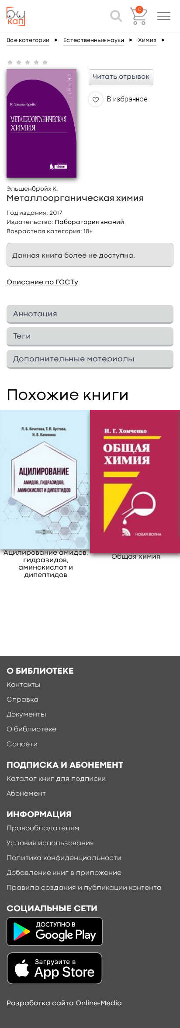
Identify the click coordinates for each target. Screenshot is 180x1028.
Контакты (24, 685)
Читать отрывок (121, 77)
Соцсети (22, 744)
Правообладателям (43, 828)
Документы (26, 715)
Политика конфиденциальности (64, 858)
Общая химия (135, 557)
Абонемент (26, 794)
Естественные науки (93, 40)
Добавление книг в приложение (64, 873)
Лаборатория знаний (89, 222)
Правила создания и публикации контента (84, 888)
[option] (46, 495)
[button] (163, 16)
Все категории (28, 40)
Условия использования (50, 843)
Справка (22, 700)
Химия (147, 40)
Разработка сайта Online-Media (64, 1003)
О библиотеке (31, 730)
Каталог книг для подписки (56, 779)
